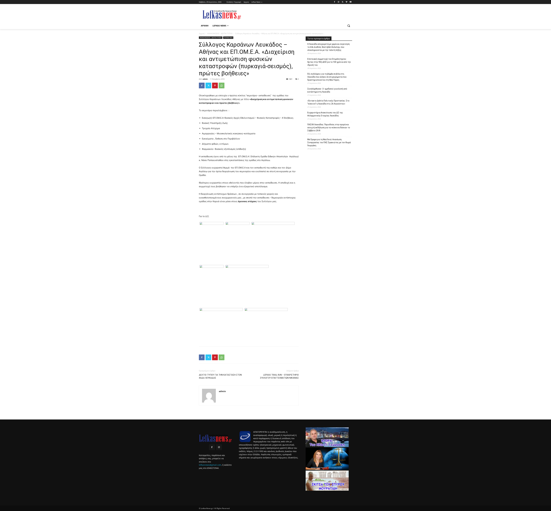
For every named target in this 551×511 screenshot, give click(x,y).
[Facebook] (334, 2)
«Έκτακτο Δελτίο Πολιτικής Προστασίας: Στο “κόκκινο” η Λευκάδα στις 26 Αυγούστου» (328, 102)
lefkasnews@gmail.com (210, 465)
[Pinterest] (215, 85)
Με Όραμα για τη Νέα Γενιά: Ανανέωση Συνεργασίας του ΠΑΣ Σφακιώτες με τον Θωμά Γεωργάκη (329, 142)
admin (205, 79)
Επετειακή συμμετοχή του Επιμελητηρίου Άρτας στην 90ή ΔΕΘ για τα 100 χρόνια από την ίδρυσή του (329, 62)
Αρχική (201, 33)
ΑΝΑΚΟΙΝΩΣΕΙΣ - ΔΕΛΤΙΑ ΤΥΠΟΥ (220, 33)
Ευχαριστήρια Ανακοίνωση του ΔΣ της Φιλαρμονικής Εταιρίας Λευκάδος (325, 114)
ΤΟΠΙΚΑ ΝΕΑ (228, 38)
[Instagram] (338, 2)
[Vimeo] (346, 2)
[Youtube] (350, 2)
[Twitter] (342, 2)
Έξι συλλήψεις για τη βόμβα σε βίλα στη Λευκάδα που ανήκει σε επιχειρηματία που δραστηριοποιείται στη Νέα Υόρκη (327, 77)
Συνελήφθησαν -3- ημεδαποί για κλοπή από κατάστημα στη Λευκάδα (327, 90)
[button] (348, 25)
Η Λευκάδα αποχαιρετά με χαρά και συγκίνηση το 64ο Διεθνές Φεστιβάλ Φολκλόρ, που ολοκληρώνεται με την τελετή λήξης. (328, 47)
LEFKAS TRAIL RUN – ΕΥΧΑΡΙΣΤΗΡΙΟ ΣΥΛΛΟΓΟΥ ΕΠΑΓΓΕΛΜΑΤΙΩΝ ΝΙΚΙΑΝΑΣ (279, 376)
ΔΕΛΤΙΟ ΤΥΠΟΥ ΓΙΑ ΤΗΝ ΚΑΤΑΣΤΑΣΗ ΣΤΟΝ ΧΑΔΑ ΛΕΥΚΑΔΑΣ (220, 376)
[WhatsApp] (221, 85)
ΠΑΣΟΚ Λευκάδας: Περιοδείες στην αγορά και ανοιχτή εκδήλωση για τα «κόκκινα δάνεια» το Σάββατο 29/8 (328, 127)
